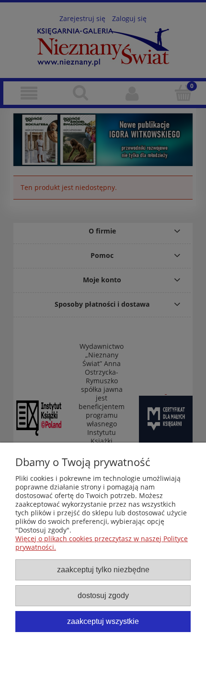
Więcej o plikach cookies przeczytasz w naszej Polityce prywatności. (101, 543)
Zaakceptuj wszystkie (103, 621)
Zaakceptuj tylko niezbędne (103, 569)
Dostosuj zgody (103, 595)
